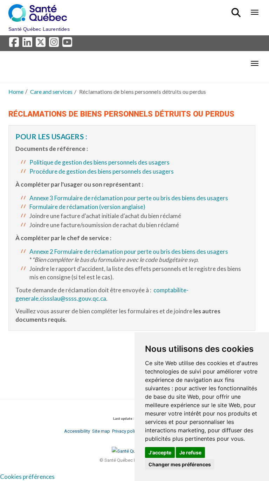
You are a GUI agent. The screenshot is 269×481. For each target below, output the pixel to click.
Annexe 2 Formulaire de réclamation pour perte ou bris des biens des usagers (128, 251)
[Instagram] (55, 44)
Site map (101, 431)
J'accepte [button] (160, 452)
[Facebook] (15, 44)
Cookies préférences (27, 476)
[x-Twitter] (41, 44)
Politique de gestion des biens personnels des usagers (100, 162)
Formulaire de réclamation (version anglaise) (87, 206)
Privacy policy (125, 431)
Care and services (51, 91)
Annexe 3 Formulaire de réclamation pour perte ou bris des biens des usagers (129, 198)
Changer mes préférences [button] (180, 464)
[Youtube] (68, 44)
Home (15, 91)
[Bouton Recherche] (237, 9)
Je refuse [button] (190, 452)
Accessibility (77, 431)
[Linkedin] (28, 44)
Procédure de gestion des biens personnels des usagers (101, 171)
